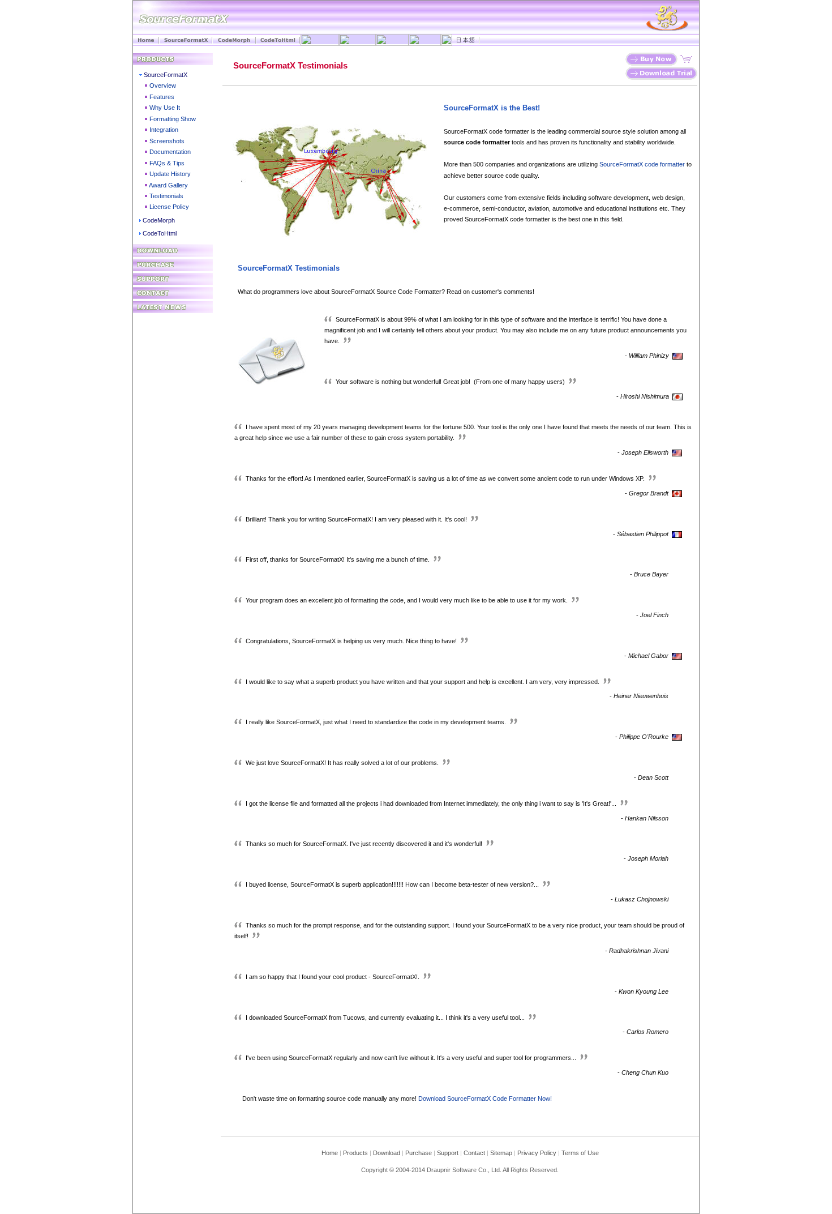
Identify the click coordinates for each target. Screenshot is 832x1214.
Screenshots (167, 141)
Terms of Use (580, 1152)
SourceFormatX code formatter (642, 164)
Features (161, 96)
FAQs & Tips (167, 163)
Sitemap (501, 1152)
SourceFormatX (165, 74)
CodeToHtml (160, 233)
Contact (474, 1152)
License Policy (169, 206)
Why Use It (164, 107)
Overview (162, 85)
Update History (170, 173)
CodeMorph (159, 220)
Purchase (418, 1152)
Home (329, 1152)
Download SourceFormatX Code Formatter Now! (485, 1098)
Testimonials (166, 196)
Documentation (170, 151)
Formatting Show (172, 119)
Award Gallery (168, 185)
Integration (163, 129)
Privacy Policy (536, 1152)
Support (447, 1152)
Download (389, 1152)
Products (355, 1152)
